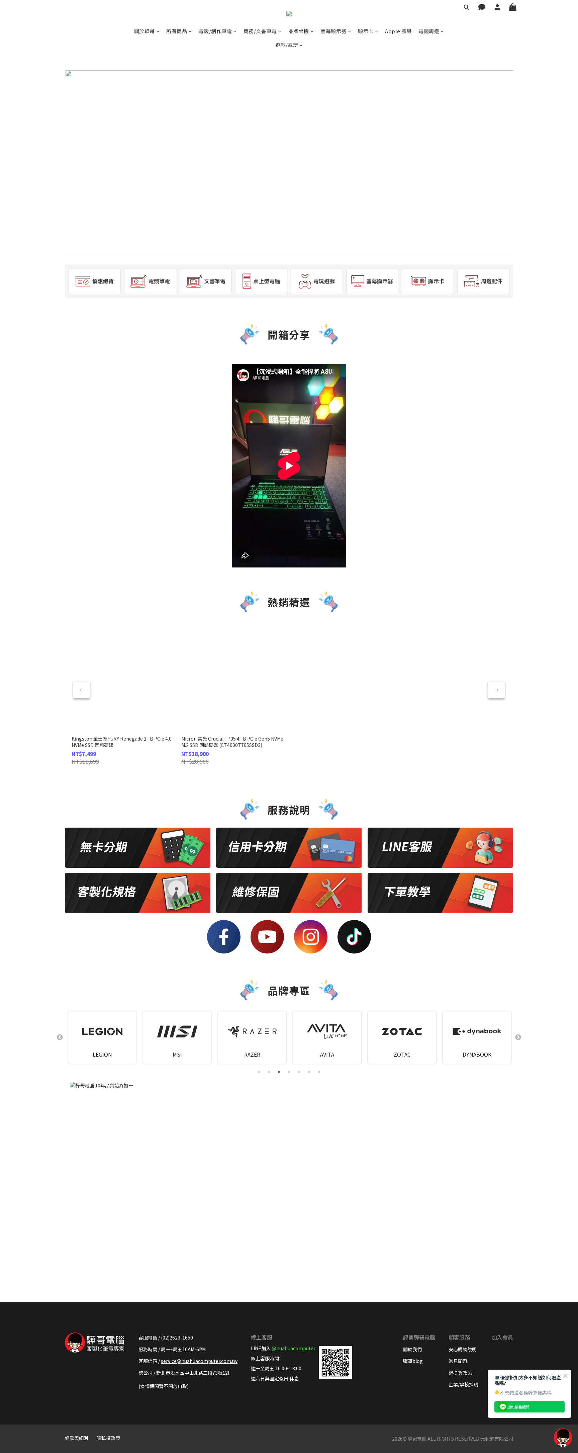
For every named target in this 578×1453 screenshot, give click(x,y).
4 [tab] (289, 1072)
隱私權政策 (108, 1438)
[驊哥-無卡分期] (137, 848)
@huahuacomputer (293, 1348)
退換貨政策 (460, 1372)
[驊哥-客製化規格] (137, 893)
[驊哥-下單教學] (440, 893)
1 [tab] (259, 1072)
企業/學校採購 (463, 1384)
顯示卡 (366, 30)
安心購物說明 (463, 1349)
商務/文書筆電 (260, 30)
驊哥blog (413, 1361)
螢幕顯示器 (333, 30)
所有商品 (176, 30)
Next (518, 1037)
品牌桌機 (298, 30)
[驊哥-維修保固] (289, 893)
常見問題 (458, 1361)
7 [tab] (319, 1072)
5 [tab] (299, 1072)
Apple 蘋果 (398, 30)
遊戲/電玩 (286, 44)
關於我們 (412, 1349)
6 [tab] (309, 1072)
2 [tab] (269, 1072)
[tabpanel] (102, 1037)
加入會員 (502, 1337)
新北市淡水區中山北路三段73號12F (193, 1372)
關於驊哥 (144, 30)
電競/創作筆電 (215, 30)
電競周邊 (428, 30)
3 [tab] (279, 1072)
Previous (60, 1037)
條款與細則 (76, 1438)
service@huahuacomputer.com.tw (199, 1361)
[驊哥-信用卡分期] (289, 848)
